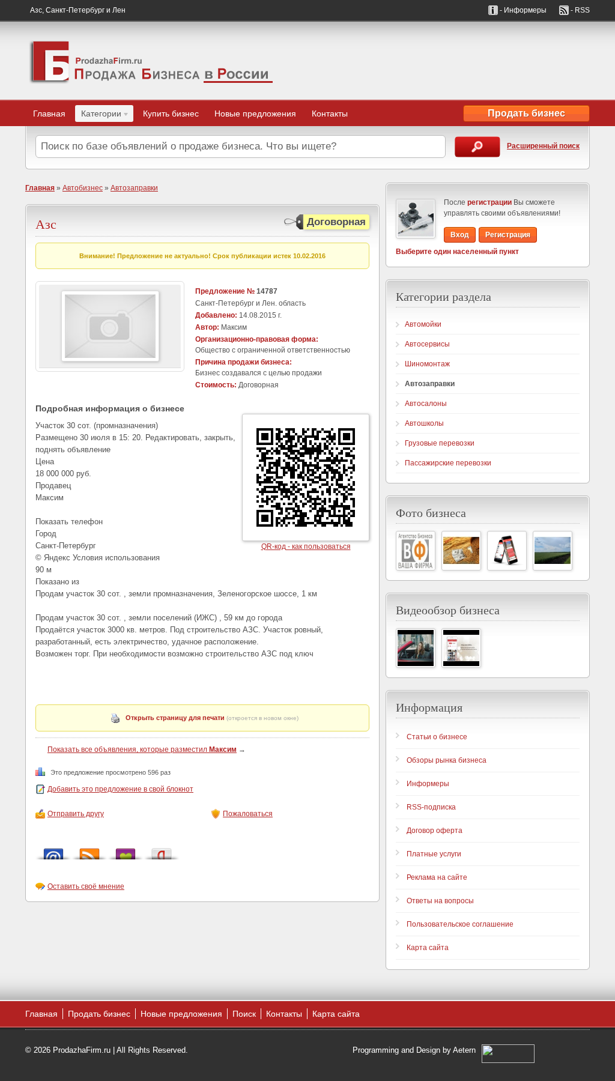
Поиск (244, 1014)
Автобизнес (82, 188)
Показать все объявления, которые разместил (142, 749)
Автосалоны (426, 403)
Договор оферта (434, 830)
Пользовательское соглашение (460, 924)
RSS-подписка (431, 807)
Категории (98, 115)
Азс (45, 223)
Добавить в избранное (126, 850)
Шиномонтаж (427, 364)
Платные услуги (434, 854)
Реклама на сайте (437, 877)
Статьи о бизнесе (437, 737)
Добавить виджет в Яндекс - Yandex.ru (162, 850)
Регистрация (507, 235)
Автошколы (424, 423)
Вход (459, 235)
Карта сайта (428, 947)
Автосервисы (427, 344)
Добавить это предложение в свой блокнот (120, 789)
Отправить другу (75, 814)
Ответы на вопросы (440, 901)
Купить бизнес (171, 113)
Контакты (330, 113)
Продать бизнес (526, 113)
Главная (49, 113)
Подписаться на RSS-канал (89, 850)
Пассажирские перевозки (448, 463)
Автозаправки (134, 188)
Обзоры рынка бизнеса (446, 760)
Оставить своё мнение (85, 886)
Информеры (428, 784)
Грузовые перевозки (439, 443)
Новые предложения (255, 113)
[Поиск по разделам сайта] (477, 146)
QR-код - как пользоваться (306, 546)
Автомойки (423, 324)
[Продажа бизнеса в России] (151, 61)
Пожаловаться (248, 814)
